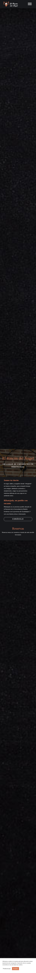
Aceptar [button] (15, 968)
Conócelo (18, 519)
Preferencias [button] (7, 968)
